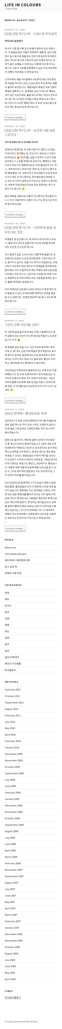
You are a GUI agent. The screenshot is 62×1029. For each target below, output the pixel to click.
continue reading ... (15, 117)
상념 (7, 618)
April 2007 (10, 908)
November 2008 (14, 811)
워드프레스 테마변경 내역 (17, 560)
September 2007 (14, 876)
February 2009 (13, 792)
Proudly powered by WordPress (21, 1021)
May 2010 (10, 728)
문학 (7, 612)
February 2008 (13, 863)
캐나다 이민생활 (13, 663)
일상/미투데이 (12, 657)
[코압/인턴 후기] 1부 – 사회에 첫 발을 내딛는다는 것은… (30, 229)
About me (10, 547)
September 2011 (14, 702)
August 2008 (11, 831)
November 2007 (14, 869)
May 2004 (10, 972)
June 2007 (10, 895)
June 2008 (10, 844)
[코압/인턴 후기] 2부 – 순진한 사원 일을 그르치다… (29, 132)
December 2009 (13, 754)
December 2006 (13, 934)
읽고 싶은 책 (11, 566)
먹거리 (8, 605)
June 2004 (10, 966)
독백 (7, 592)
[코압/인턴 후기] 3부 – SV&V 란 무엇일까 (30, 33)
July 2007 (10, 889)
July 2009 (10, 779)
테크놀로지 (10, 670)
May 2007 (10, 902)
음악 (7, 644)
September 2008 (14, 824)
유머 (7, 637)
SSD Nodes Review (15, 553)
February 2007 (13, 921)
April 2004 (10, 979)
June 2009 (10, 786)
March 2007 (11, 914)
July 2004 (10, 959)
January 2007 (12, 927)
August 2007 (11, 882)
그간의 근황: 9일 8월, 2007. (22, 324)
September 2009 (14, 773)
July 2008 (10, 837)
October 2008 (12, 818)
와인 (7, 631)
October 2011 (12, 696)
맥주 (7, 599)
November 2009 (14, 760)
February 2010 (13, 741)
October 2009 (12, 766)
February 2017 (13, 689)
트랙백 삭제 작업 (13, 573)
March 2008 (11, 856)
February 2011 (13, 715)
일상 (7, 650)
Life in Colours (23, 4)
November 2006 (14, 940)
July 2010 (10, 721)
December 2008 (13, 805)
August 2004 (11, 953)
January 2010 (12, 747)
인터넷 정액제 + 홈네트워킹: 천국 (25, 413)
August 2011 (11, 708)
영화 (7, 624)
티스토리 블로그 (13, 997)
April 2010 (10, 734)
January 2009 (12, 799)
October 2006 (12, 947)
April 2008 (10, 850)
